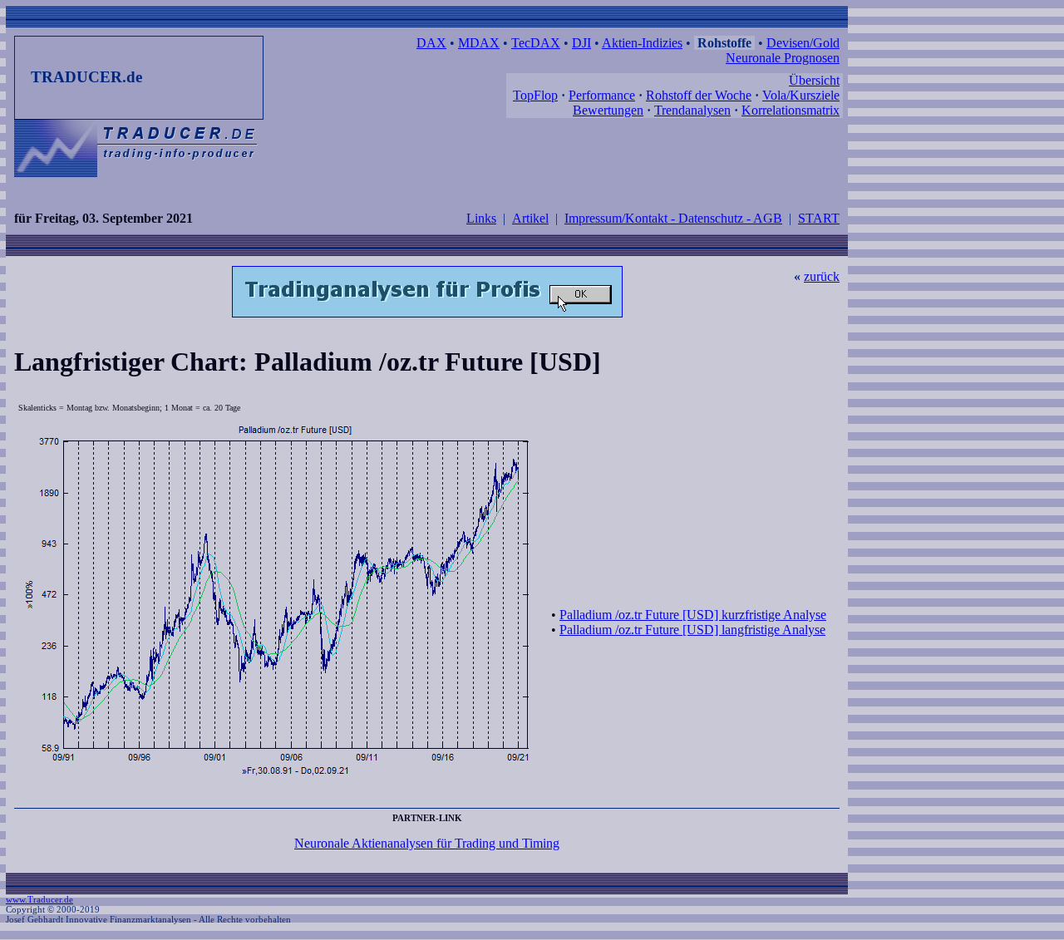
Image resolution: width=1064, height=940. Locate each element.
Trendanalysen (692, 110)
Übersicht (814, 80)
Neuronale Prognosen (783, 58)
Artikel (530, 218)
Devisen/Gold (803, 43)
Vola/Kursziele (801, 95)
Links (481, 218)
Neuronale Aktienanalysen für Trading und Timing (426, 843)
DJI (581, 43)
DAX (431, 43)
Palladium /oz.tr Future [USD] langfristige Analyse (692, 630)
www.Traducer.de (39, 899)
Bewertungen (608, 110)
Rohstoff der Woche (698, 95)
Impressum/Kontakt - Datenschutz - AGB (673, 218)
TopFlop (535, 95)
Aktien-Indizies (642, 43)
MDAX (479, 43)
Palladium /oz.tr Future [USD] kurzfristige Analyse (692, 615)
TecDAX (535, 43)
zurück (822, 276)
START (819, 218)
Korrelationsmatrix (790, 110)
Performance (602, 95)
